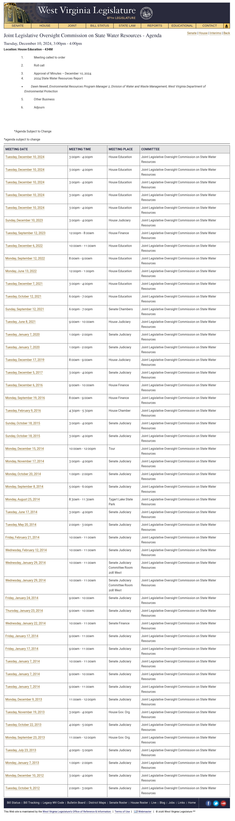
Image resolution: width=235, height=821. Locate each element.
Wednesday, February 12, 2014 (26, 550)
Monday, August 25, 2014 (22, 499)
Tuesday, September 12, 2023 (25, 233)
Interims (215, 33)
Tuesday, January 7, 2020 (22, 334)
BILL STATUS (99, 25)
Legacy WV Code (53, 802)
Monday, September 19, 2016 (25, 398)
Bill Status (13, 802)
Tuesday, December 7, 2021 (24, 283)
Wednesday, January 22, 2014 (25, 623)
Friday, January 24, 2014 (21, 598)
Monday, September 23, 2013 (25, 737)
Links (181, 802)
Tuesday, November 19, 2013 (25, 712)
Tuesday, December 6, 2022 (24, 246)
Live (153, 802)
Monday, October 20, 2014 (23, 474)
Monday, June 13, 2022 (21, 271)
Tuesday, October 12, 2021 (23, 296)
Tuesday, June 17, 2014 (21, 512)
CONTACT (209, 25)
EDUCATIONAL (182, 25)
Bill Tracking (32, 802)
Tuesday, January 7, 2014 (22, 661)
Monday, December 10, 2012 (24, 775)
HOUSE (45, 25)
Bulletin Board (76, 802)
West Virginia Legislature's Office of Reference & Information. (77, 811)
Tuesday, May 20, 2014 (20, 524)
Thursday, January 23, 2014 (24, 610)
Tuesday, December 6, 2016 (24, 385)
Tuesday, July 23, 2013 (20, 750)
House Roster (139, 802)
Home (192, 802)
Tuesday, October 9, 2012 (22, 788)
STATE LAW (127, 25)
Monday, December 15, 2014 (24, 448)
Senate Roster (118, 802)
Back (226, 33)
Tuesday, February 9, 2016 (23, 410)
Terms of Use (122, 811)
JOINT (72, 25)
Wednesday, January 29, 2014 (25, 563)
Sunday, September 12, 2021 (24, 309)
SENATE (18, 25)
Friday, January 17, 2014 (21, 636)
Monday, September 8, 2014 (24, 486)
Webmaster (144, 811)
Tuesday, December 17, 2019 (24, 360)
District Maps (97, 802)
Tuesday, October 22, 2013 (23, 725)
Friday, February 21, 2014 (22, 537)
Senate (192, 33)
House (203, 33)
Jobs (171, 802)
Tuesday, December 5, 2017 (24, 372)
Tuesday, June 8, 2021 (20, 322)
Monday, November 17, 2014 (24, 461)
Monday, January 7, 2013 (22, 763)
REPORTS (154, 25)
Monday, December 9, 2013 (23, 699)
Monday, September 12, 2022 (25, 258)
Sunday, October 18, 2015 (22, 423)
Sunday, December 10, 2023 (24, 220)
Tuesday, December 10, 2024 (24, 157)
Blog (162, 802)
